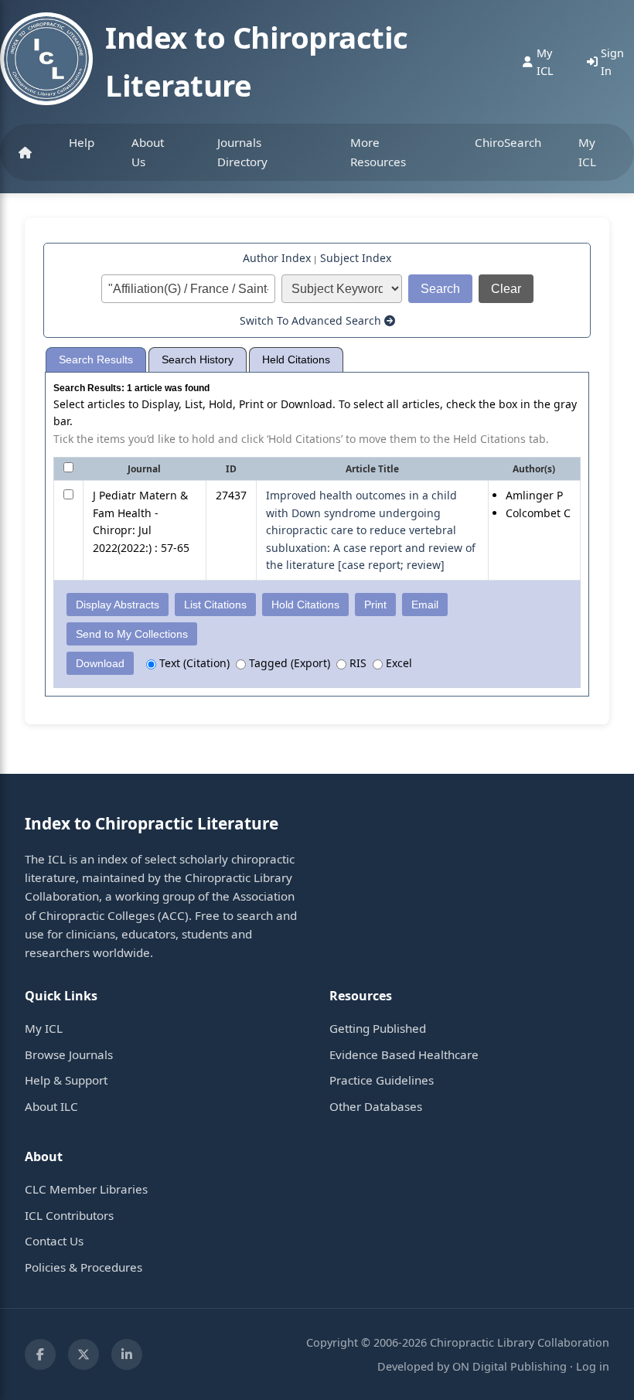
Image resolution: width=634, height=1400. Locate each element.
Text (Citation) (193, 663)
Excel (397, 663)
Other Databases (375, 1106)
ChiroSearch (508, 142)
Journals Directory (242, 152)
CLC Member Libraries (86, 1189)
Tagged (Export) (288, 663)
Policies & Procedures (83, 1267)
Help (81, 142)
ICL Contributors (69, 1215)
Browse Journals (69, 1054)
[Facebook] (40, 1354)
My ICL (587, 152)
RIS (356, 663)
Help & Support (66, 1080)
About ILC (51, 1106)
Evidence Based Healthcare (404, 1054)
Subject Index (355, 257)
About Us (147, 152)
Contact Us (54, 1240)
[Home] (25, 152)
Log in (592, 1366)
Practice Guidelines (381, 1080)
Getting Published (377, 1028)
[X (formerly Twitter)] (83, 1354)
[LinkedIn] (126, 1354)
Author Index (277, 257)
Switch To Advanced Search (312, 320)
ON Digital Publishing (509, 1366)
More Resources (378, 152)
